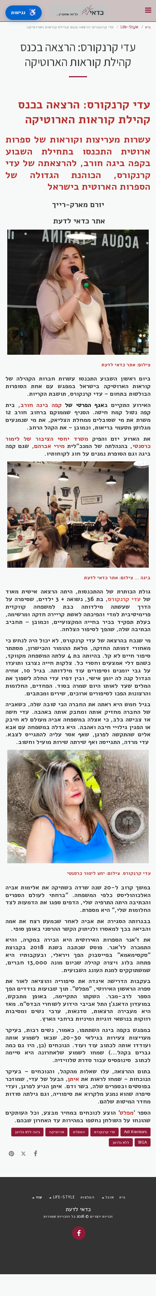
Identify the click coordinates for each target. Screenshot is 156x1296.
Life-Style (129, 27)
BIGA (142, 1142)
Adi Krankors (135, 1132)
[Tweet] (23, 1154)
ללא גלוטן (120, 1142)
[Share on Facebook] (36, 1154)
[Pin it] (11, 1154)
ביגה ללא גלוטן (27, 1132)
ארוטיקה (56, 1132)
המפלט (79, 1132)
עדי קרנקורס (104, 1132)
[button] (148, 10)
